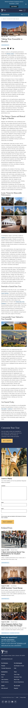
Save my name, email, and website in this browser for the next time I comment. (13, 517)
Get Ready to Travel (19, 665)
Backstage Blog (5, 562)
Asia (2, 677)
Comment (3, 485)
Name (2, 502)
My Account (17, 685)
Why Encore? (4, 688)
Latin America (4, 679)
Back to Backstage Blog (10, 19)
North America (5, 682)
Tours (15, 671)
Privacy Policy (23, 697)
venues (3, 237)
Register (16, 688)
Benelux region (10, 53)
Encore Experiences (19, 682)
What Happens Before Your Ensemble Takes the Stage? (11, 625)
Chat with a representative (7, 639)
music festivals (5, 293)
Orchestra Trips (18, 677)
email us (10, 408)
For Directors (4, 663)
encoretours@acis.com (6, 658)
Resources (5, 14)
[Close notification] (26, 4)
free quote (3, 408)
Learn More (14, 6)
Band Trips (16, 679)
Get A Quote (7, 440)
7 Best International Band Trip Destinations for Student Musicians (13, 553)
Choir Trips (16, 674)
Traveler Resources (6, 668)
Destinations (4, 671)
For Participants (18, 663)
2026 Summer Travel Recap (12, 588)
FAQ (15, 668)
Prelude (3, 665)
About (2, 685)
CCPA (17, 697)
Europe (3, 674)
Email (2, 508)
